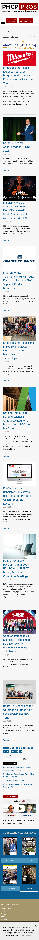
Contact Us (5, 914)
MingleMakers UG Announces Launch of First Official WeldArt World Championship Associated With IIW (16, 210)
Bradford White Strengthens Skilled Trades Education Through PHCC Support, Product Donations (18, 280)
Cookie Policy (26, 935)
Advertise (4, 920)
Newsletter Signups (11, 21)
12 (32, 748)
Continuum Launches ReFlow (13, 781)
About (3, 917)
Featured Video (10, 797)
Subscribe (10, 860)
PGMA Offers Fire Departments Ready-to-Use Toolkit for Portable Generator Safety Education (17, 495)
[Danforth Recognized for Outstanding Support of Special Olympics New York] (19, 692)
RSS (34, 36)
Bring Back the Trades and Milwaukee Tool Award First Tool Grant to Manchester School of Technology (18, 350)
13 (4, 751)
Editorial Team (6, 909)
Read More (6, 111)
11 (29, 748)
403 (13, 751)
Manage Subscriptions (25, 21)
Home (5, 32)
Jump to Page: (8, 756)
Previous (6, 748)
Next (20, 751)
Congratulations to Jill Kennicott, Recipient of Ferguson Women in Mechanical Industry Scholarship (16, 643)
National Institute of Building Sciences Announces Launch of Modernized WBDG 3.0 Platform (16, 420)
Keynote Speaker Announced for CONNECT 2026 (18, 146)
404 (16, 751)
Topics (10, 32)
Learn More (29, 889)
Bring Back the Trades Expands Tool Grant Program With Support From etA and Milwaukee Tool (18, 75)
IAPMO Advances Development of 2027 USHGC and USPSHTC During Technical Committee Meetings (16, 568)
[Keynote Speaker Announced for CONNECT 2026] (19, 129)
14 (7, 751)
